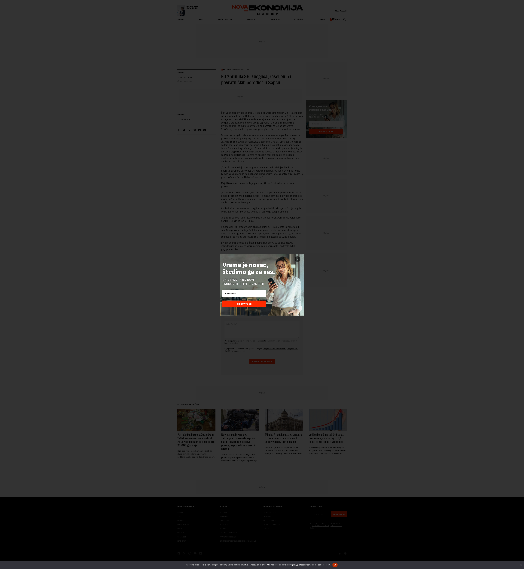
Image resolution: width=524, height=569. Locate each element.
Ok (335, 565)
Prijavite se (244, 304)
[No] (520, 565)
